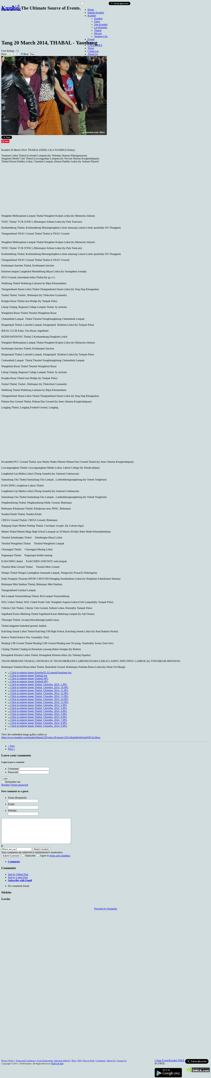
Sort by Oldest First (18, 874)
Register (5, 784)
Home (91, 9)
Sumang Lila (100, 36)
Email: (11, 804)
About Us (93, 54)
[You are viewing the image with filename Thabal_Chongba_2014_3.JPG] (37, 708)
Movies (98, 33)
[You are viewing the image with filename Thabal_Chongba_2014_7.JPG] (37, 720)
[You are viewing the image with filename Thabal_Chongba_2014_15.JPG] (38, 702)
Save (7, 141)
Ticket (91, 48)
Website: (12, 810)
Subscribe (30, 855)
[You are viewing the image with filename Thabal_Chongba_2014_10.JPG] (38, 687)
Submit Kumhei (96, 12)
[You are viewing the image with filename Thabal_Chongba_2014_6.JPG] (37, 717)
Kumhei (92, 15)
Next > (11, 749)
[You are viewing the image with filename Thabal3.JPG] (28, 678)
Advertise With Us (62, 1060)
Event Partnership (45, 1060)
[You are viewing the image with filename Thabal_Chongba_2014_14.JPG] (38, 699)
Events (91, 39)
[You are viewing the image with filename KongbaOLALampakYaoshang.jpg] (39, 672)
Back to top (57, 1063)
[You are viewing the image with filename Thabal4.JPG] (28, 681)
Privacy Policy (7, 1060)
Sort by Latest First (18, 877)
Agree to (44, 855)
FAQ (80, 1060)
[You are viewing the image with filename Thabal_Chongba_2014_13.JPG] (38, 696)
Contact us (93, 51)
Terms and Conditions (25, 1060)
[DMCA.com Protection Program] (197, 1071)
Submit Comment (11, 856)
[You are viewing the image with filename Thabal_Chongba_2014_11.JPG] (38, 690)
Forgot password (19, 784)
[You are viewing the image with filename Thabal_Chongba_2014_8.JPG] (37, 723)
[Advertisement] (61, 23)
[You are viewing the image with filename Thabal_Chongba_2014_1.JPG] (37, 684)
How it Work (88, 1060)
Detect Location (41, 849)
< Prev (11, 746)
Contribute (101, 1060)
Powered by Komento (105, 908)
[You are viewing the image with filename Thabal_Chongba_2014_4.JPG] (37, 711)
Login (5, 778)
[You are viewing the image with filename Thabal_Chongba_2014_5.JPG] (37, 714)
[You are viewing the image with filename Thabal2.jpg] (27, 675)
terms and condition (60, 855)
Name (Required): (17, 797)
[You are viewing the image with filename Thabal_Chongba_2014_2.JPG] (37, 705)
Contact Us (122, 1060)
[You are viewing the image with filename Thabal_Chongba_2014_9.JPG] (37, 725)
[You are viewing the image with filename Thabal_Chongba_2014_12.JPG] (38, 693)
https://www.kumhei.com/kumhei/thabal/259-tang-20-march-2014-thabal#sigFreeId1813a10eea (50, 737)
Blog (74, 1060)
